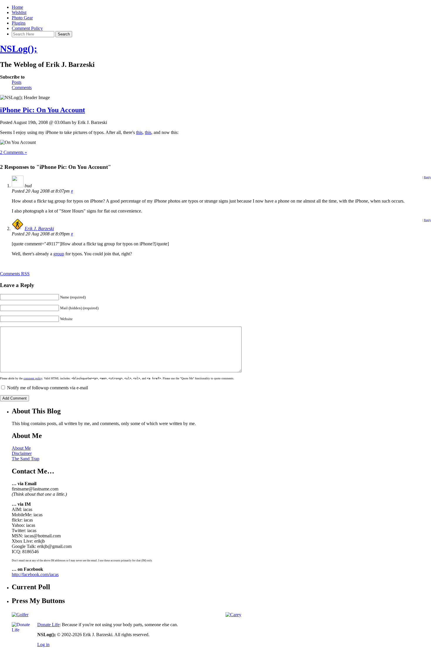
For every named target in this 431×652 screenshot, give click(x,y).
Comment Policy (27, 28)
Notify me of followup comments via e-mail (47, 387)
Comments (22, 87)
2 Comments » (13, 152)
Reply (427, 177)
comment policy (32, 378)
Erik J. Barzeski (39, 228)
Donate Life (48, 624)
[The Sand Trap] (20, 614)
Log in (43, 644)
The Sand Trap (25, 458)
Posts (16, 82)
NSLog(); (18, 48)
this (139, 132)
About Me (21, 448)
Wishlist (19, 12)
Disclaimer (22, 453)
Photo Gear (22, 17)
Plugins (19, 23)
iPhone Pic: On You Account (42, 110)
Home (17, 7)
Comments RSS (15, 273)
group (58, 253)
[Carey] (233, 614)
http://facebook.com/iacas (35, 574)
